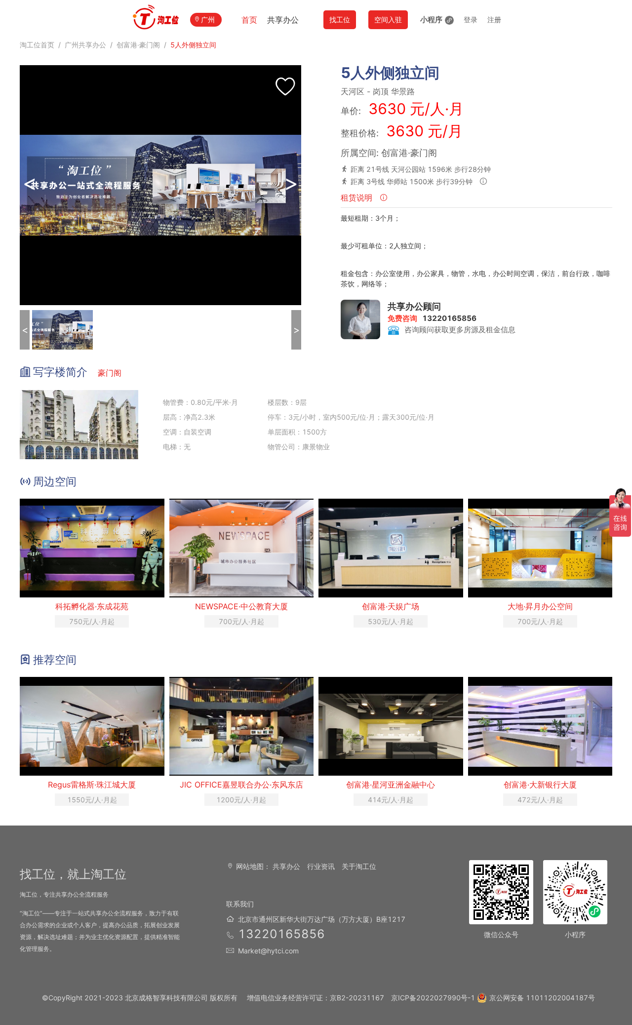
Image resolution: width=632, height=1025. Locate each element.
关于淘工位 (359, 866)
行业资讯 (321, 866)
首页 (249, 20)
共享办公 (283, 20)
